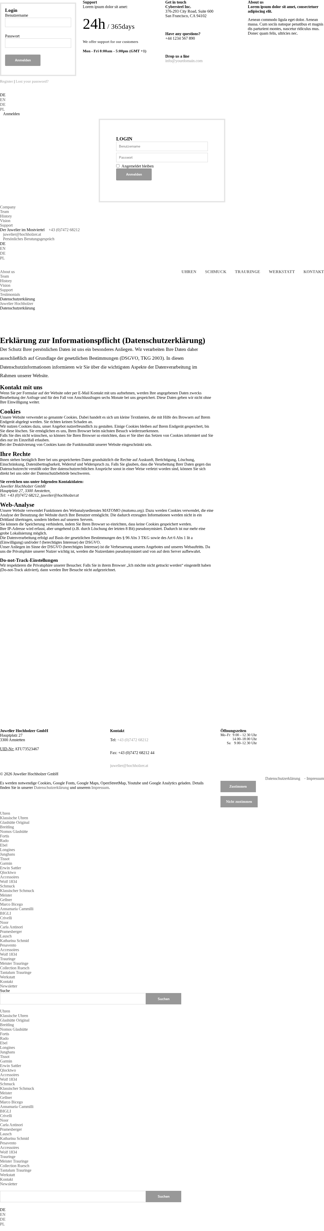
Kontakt (6, 981)
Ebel (3, 845)
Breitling (7, 827)
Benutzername (16, 15)
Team (4, 211)
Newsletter (8, 986)
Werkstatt (7, 977)
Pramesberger (11, 931)
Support (6, 225)
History (6, 216)
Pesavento (8, 945)
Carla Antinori (11, 927)
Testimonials (10, 294)
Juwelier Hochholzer (16, 303)
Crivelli (6, 918)
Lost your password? (32, 81)
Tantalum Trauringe (15, 972)
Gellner (6, 900)
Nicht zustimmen (239, 802)
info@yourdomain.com (183, 61)
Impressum (315, 778)
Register (6, 81)
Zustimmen (238, 786)
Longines (7, 850)
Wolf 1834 (8, 881)
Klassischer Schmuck (17, 890)
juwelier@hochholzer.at (22, 234)
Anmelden (23, 60)
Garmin (6, 863)
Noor (4, 922)
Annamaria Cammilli (16, 909)
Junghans (7, 854)
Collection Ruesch (14, 968)
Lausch (6, 936)
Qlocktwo (8, 872)
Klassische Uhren (14, 818)
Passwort (12, 36)
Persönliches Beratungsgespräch (28, 239)
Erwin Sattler (10, 868)
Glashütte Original (14, 822)
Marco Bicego (11, 904)
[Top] (1, 1188)
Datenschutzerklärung (282, 778)
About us (7, 272)
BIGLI (5, 913)
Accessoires (9, 877)
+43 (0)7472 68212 (64, 230)
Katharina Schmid (14, 940)
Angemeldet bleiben (138, 166)
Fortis (4, 836)
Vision (5, 221)
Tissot (4, 859)
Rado (4, 840)
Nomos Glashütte (14, 831)
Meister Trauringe (14, 963)
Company (8, 207)
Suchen (164, 1196)
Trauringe (7, 959)
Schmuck (7, 886)
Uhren (5, 813)
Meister (6, 895)
